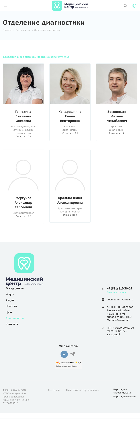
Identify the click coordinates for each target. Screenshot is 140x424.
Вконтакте (64, 354)
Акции (10, 300)
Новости (11, 306)
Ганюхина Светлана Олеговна (23, 116)
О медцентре (15, 288)
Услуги (10, 294)
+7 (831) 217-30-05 (119, 288)
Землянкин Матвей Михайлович (116, 116)
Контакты (12, 324)
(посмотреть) (36, 57)
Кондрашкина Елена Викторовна (70, 116)
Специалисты (15, 318)
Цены (9, 312)
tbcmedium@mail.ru (120, 299)
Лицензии (54, 390)
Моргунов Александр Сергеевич (23, 202)
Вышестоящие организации (82, 390)
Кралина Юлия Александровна (70, 200)
